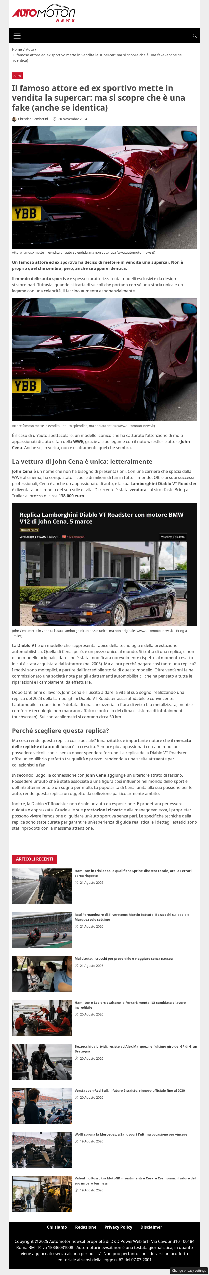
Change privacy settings (189, 1270)
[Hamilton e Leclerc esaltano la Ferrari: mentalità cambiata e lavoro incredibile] (42, 1018)
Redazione (85, 1227)
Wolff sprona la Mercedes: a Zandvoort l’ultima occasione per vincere (131, 1134)
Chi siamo (57, 1227)
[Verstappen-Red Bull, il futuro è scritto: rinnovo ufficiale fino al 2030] (42, 1106)
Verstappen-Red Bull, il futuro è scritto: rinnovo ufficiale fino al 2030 (130, 1090)
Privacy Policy (118, 1227)
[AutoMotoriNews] (44, 13)
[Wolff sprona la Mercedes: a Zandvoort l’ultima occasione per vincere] (42, 1150)
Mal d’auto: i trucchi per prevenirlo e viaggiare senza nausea (124, 958)
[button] (195, 36)
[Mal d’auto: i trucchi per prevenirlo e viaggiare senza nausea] (42, 974)
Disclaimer (151, 1227)
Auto (17, 75)
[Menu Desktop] (17, 35)
